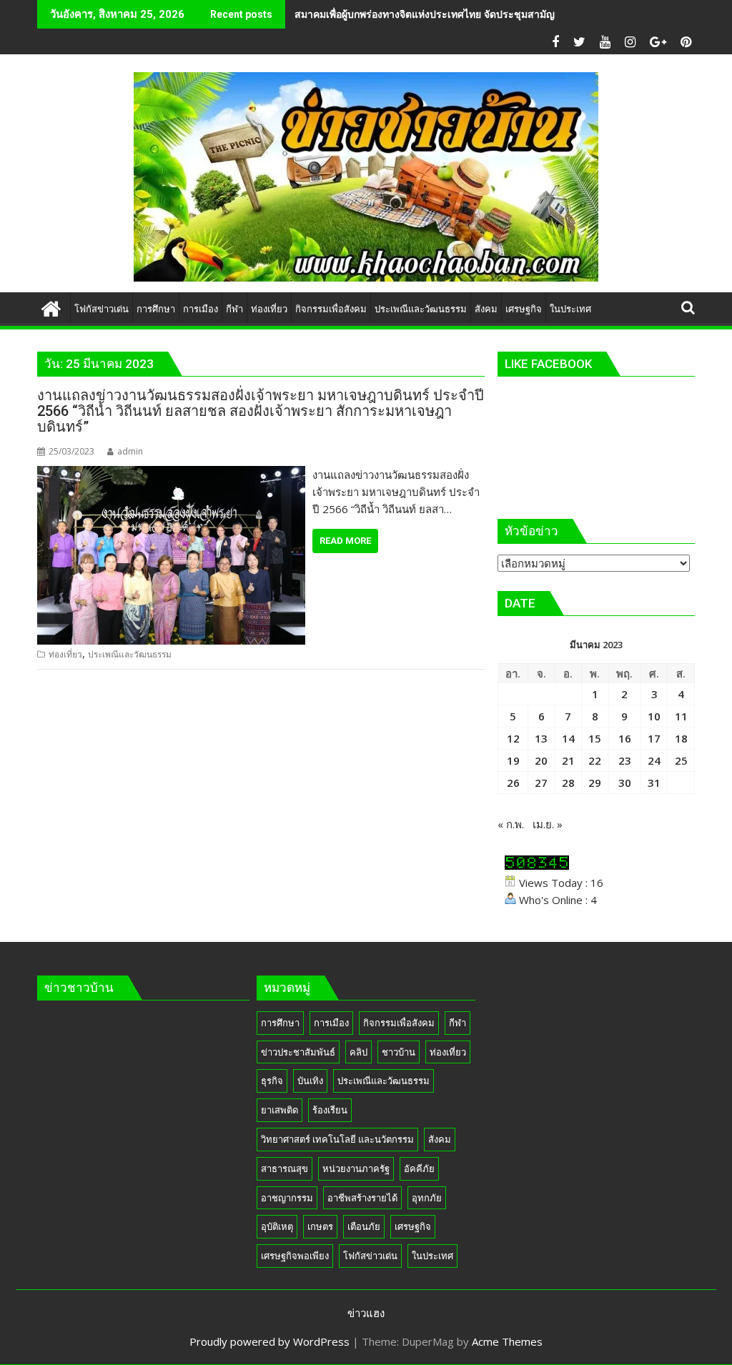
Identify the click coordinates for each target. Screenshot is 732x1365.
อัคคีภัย (419, 1168)
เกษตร (320, 1226)
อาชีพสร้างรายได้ (362, 1197)
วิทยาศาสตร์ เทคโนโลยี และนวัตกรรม (337, 1139)
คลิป (358, 1052)
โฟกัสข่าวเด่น (370, 1255)
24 (654, 760)
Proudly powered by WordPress (269, 1341)
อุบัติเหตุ (277, 1226)
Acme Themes (507, 1341)
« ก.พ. (511, 824)
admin (130, 451)
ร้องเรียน (329, 1109)
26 (513, 782)
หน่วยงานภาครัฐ (356, 1168)
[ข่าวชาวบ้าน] (51, 307)
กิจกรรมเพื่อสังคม (399, 1022)
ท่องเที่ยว (65, 654)
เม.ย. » (548, 824)
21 (568, 760)
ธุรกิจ (272, 1080)
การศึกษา (280, 1022)
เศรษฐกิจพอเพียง (295, 1255)
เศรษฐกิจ (413, 1226)
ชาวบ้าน (398, 1052)
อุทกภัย (427, 1197)
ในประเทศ (432, 1255)
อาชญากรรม (287, 1197)
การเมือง (331, 1022)
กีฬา (457, 1022)
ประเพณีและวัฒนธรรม (130, 654)
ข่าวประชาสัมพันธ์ (298, 1052)
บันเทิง (310, 1080)
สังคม (439, 1139)
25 (681, 760)
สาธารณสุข (284, 1168)
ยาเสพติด (279, 1109)
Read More (345, 540)
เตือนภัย (363, 1226)
